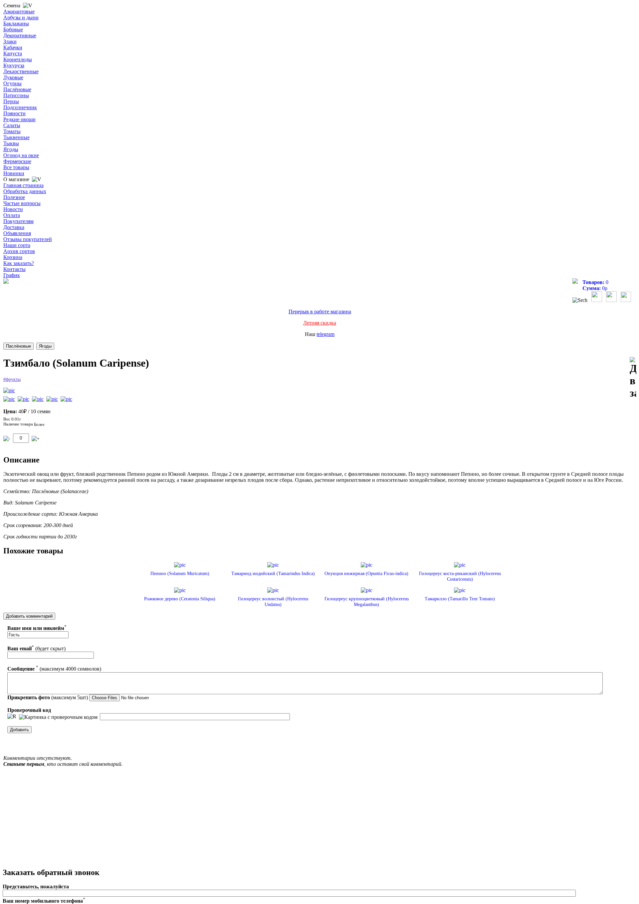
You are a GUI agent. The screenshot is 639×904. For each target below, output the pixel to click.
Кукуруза (13, 65)
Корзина (12, 257)
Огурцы (12, 83)
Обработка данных (24, 191)
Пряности (14, 113)
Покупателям (18, 221)
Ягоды (10, 149)
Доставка (13, 227)
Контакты (14, 269)
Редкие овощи (19, 119)
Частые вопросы (22, 203)
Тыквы (11, 143)
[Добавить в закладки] (633, 378)
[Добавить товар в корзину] (36, 439)
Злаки (10, 41)
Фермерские (17, 161)
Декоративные (19, 35)
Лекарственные (21, 71)
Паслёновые (17, 89)
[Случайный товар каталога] (626, 300)
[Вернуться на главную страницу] (6, 282)
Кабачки (12, 47)
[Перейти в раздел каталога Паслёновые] (18, 346)
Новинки (13, 173)
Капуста (12, 53)
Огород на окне (21, 155)
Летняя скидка (319, 323)
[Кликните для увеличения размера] (9, 391)
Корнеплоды (17, 59)
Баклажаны (16, 23)
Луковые (13, 77)
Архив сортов (19, 251)
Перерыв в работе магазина (320, 311)
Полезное (14, 197)
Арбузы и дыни (21, 17)
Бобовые (13, 29)
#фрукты (12, 379)
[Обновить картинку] (11, 717)
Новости (13, 209)
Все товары (16, 167)
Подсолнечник (20, 107)
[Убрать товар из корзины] (6, 439)
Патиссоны (16, 95)
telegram (325, 334)
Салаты (11, 125)
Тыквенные (16, 137)
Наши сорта (16, 245)
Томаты (12, 131)
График (11, 275)
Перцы (11, 101)
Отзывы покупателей (27, 239)
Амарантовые (19, 11)
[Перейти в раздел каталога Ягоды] (45, 346)
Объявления (17, 233)
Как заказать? (18, 263)
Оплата (11, 215)
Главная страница (23, 185)
